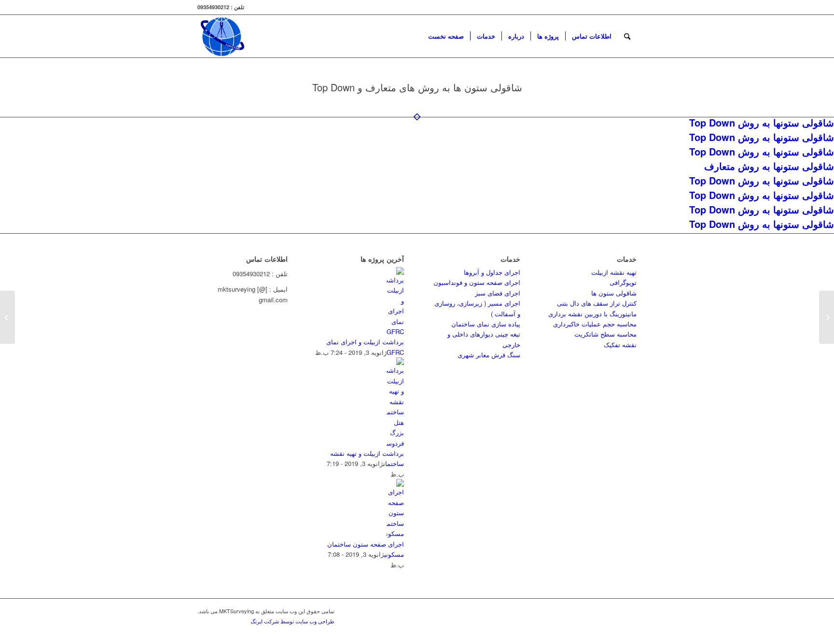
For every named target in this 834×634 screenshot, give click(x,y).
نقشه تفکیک (620, 344)
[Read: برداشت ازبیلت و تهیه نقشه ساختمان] (395, 443)
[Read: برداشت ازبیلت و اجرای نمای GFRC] (395, 331)
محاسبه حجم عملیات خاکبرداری (595, 323)
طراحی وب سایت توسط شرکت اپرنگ (292, 621)
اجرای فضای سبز (497, 292)
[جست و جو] (627, 36)
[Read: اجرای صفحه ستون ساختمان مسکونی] (395, 533)
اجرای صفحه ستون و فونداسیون (476, 282)
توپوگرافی (623, 282)
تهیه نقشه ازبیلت (614, 272)
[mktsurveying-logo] (222, 36)
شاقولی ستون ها (614, 292)
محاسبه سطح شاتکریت (605, 333)
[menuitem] (446, 36)
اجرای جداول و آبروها (492, 272)
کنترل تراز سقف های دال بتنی (597, 303)
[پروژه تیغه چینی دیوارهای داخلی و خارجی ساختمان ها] (826, 317)
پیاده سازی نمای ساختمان (485, 323)
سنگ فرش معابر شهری (489, 354)
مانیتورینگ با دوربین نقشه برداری (592, 313)
